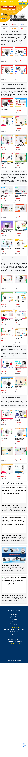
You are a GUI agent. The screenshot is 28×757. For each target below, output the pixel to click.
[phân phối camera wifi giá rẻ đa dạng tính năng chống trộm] (14, 13)
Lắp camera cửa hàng (14, 621)
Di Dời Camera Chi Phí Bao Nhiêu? (10, 565)
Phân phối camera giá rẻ (6, 1)
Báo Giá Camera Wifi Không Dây (10, 505)
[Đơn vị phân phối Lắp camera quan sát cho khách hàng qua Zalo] (24, 745)
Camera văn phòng (14, 617)
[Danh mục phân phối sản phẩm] (0, 3)
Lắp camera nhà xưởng (14, 623)
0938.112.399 (23, 3)
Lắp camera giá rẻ (14, 616)
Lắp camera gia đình (14, 619)
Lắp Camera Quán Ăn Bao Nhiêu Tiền (11, 535)
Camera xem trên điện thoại (14, 624)
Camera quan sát (14, 614)
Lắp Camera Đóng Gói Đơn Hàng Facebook (12, 595)
